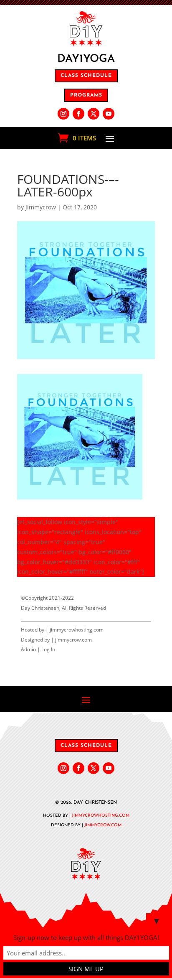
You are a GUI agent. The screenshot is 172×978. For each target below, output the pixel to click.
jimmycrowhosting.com (77, 629)
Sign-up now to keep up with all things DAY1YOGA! (86, 937)
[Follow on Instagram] (63, 114)
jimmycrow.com (73, 639)
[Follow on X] (93, 114)
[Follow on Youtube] (108, 114)
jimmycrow (40, 207)
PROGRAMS (86, 95)
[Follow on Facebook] (78, 114)
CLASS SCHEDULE (86, 75)
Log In (48, 649)
